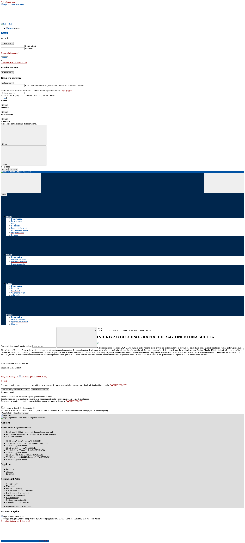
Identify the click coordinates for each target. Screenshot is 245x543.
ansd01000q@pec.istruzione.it (33, 434)
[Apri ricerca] (224, 183)
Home (99, 328)
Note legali (10, 486)
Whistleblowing (12, 498)
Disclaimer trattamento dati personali (15, 521)
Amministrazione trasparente (17, 502)
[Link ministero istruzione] (12, 4)
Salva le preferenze (21, 413)
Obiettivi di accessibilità (15, 495)
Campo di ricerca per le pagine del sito (16, 346)
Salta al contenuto (8, 2)
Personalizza (7, 390)
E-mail (27, 85)
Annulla (5, 169)
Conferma (13, 169)
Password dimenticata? (10, 53)
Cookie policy (11, 484)
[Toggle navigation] (21, 183)
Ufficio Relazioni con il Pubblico (19, 491)
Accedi (4, 33)
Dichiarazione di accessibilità (17, 493)
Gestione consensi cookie (16, 500)
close (4, 195)
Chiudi (4, 105)
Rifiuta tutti (21, 390)
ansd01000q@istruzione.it (32, 432)
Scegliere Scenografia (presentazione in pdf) (24, 376)
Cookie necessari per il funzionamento (16, 408)
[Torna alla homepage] (122, 172)
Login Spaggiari (66, 90)
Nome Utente (30, 46)
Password (29, 48)
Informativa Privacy (14, 488)
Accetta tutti (40, 390)
